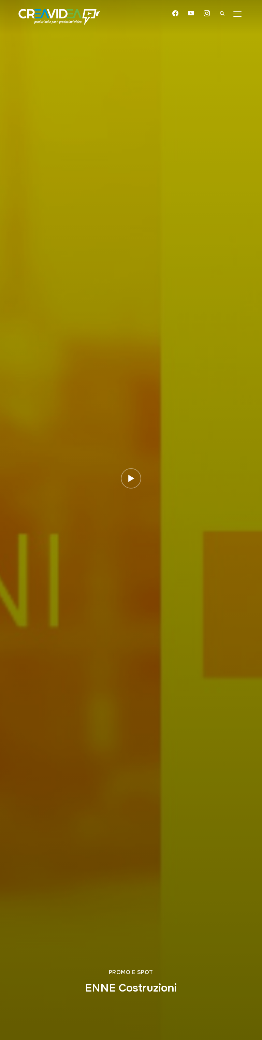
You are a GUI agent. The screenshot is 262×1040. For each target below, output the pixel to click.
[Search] (222, 13)
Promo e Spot (131, 972)
